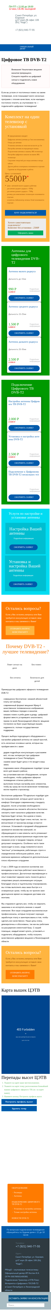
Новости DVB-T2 (20, 1218)
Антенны (18, 1196)
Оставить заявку (28, 43)
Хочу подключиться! (25, 213)
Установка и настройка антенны (27, 1209)
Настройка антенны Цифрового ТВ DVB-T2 (24, 403)
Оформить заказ (25, 233)
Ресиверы (18, 1192)
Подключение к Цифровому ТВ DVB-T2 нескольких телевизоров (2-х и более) (23, 474)
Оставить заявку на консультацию (28, 1298)
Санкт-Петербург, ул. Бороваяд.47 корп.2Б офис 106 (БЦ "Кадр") (27, 19)
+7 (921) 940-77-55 (25, 30)
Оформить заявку (24, 298)
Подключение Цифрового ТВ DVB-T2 (22, 388)
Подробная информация (35, 290)
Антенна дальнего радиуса (23, 341)
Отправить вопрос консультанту (20, 630)
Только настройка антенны (25, 1212)
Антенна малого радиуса (22, 271)
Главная (2, 55)
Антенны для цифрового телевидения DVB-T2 (25, 256)
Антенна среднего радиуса (23, 306)
